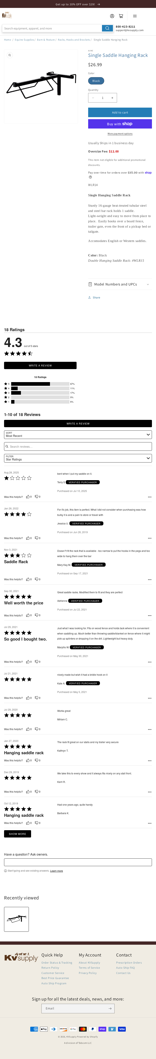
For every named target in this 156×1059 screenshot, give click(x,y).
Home (7, 39)
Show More (17, 833)
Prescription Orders (129, 962)
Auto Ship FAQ (125, 967)
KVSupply (71, 1036)
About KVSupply (89, 962)
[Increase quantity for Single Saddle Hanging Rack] (112, 98)
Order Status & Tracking (56, 962)
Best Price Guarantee (55, 978)
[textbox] (78, 862)
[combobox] (58, 28)
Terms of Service (89, 967)
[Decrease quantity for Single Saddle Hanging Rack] (93, 98)
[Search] (107, 28)
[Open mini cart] (121, 16)
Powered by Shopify (87, 1036)
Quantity (93, 90)
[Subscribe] (109, 1008)
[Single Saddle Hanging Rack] (16, 919)
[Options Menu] (149, 497)
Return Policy (50, 967)
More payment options (120, 133)
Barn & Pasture (46, 39)
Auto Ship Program (53, 983)
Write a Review (40, 365)
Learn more (56, 870)
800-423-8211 (125, 26)
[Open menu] (134, 16)
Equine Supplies (24, 39)
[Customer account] (112, 16)
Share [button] (96, 297)
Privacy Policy (87, 973)
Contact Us (123, 973)
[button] (120, 284)
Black (96, 81)
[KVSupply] (7, 15)
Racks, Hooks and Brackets (74, 39)
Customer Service (52, 973)
